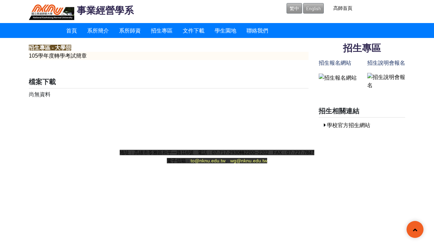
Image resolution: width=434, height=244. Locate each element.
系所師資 (130, 30)
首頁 (71, 30)
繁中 (294, 8)
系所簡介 (98, 30)
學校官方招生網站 (348, 125)
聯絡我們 (257, 30)
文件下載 (193, 30)
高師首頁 (342, 8)
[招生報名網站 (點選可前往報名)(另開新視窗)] (338, 77)
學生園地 (225, 30)
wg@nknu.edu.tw (248, 160)
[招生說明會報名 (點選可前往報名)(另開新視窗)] (386, 80)
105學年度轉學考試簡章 (58, 56)
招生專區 (162, 30)
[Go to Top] (415, 230)
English (313, 8)
